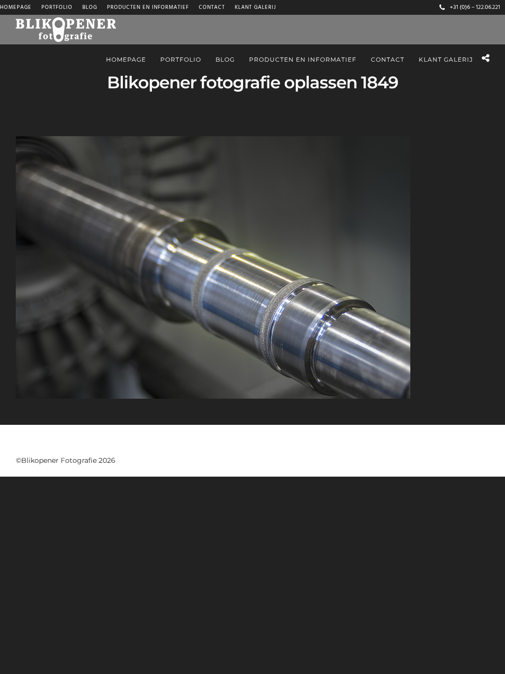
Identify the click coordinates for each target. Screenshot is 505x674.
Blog (89, 7)
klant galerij (255, 7)
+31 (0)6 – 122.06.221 (475, 7)
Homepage (16, 7)
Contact (212, 7)
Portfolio (56, 7)
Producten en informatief (148, 7)
